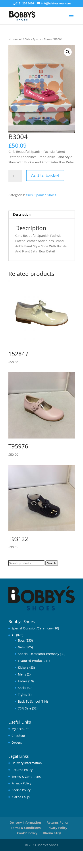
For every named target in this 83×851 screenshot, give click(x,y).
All (20, 39)
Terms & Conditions (26, 776)
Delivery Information (27, 763)
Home (12, 39)
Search (51, 563)
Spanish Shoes (42, 39)
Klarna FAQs (21, 797)
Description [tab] (22, 214)
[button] (68, 52)
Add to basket (45, 175)
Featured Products (31, 661)
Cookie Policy (21, 790)
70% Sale (24, 708)
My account (20, 729)
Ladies (22, 681)
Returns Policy (22, 770)
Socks (22, 688)
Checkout (18, 735)
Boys (21, 640)
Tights (22, 694)
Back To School (29, 701)
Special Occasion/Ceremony (32, 628)
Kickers (23, 667)
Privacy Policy (21, 783)
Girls (27, 39)
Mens (22, 674)
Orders (17, 742)
